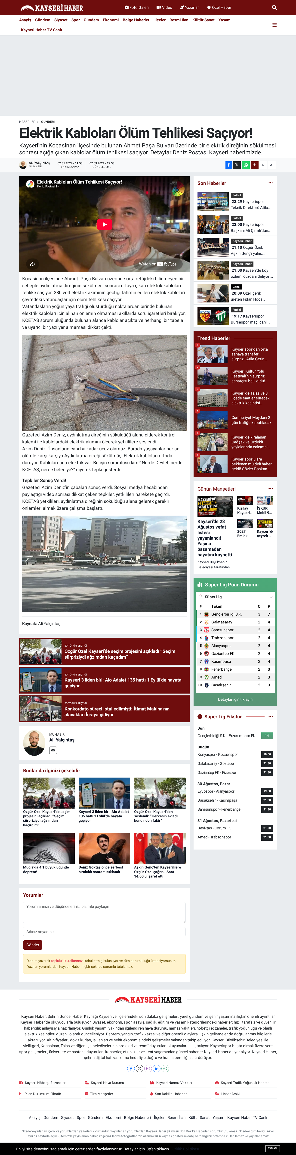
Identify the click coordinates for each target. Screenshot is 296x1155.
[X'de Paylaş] (237, 165)
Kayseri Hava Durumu (107, 1083)
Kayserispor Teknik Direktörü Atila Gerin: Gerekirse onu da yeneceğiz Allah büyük (251, 205)
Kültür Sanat (203, 20)
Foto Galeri (139, 7)
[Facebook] (131, 1068)
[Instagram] (148, 1068)
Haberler (27, 122)
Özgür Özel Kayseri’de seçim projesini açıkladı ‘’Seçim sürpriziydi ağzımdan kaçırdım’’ (47, 818)
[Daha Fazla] (255, 165)
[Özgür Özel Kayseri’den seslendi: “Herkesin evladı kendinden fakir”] (160, 792)
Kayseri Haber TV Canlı (41, 30)
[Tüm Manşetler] (270, 488)
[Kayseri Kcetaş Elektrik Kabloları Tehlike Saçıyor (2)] (104, 382)
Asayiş (25, 20)
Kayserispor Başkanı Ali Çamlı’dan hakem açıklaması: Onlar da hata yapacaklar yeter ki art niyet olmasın (250, 227)
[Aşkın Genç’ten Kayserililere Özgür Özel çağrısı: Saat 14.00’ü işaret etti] (160, 848)
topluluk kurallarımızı (67, 961)
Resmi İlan (179, 20)
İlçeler (160, 20)
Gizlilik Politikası (185, 1149)
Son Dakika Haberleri (171, 1094)
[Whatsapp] (165, 1068)
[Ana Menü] (274, 25)
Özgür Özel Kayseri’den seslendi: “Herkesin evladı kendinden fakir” (156, 816)
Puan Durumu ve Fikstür (43, 1094)
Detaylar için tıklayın (235, 699)
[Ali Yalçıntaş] (34, 742)
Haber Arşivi (230, 1094)
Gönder (32, 945)
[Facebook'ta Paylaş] (228, 165)
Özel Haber (221, 7)
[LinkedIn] (156, 1068)
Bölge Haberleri (137, 20)
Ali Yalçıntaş (61, 740)
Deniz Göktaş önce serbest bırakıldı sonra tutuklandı (101, 869)
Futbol (237, 195)
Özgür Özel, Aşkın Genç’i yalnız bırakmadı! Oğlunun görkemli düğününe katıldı (248, 250)
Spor (75, 20)
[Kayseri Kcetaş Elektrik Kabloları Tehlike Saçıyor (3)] (104, 564)
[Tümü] (270, 183)
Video (167, 7)
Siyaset (61, 20)
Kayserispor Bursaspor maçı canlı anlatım (249, 319)
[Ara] (274, 7)
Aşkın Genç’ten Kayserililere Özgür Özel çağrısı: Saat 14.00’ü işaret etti (157, 871)
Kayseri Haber (242, 241)
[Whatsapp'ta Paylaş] (246, 165)
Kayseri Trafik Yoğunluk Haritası (245, 1083)
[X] (139, 1068)
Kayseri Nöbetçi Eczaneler (45, 1083)
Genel (236, 287)
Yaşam (225, 20)
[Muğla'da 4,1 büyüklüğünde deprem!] (49, 848)
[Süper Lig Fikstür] (270, 716)
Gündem (42, 20)
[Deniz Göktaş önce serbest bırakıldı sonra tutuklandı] (104, 848)
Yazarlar (192, 7)
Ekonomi (111, 20)
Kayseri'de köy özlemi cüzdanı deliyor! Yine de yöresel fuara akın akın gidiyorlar (250, 273)
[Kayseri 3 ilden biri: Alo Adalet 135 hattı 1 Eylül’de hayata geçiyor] (104, 792)
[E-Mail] (53, 750)
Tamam (272, 1148)
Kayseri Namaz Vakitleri (174, 1083)
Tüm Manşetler (101, 1094)
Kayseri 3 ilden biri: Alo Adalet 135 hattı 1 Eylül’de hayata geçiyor (104, 816)
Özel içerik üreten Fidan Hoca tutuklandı (246, 296)
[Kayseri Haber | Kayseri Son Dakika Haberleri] (51, 7)
